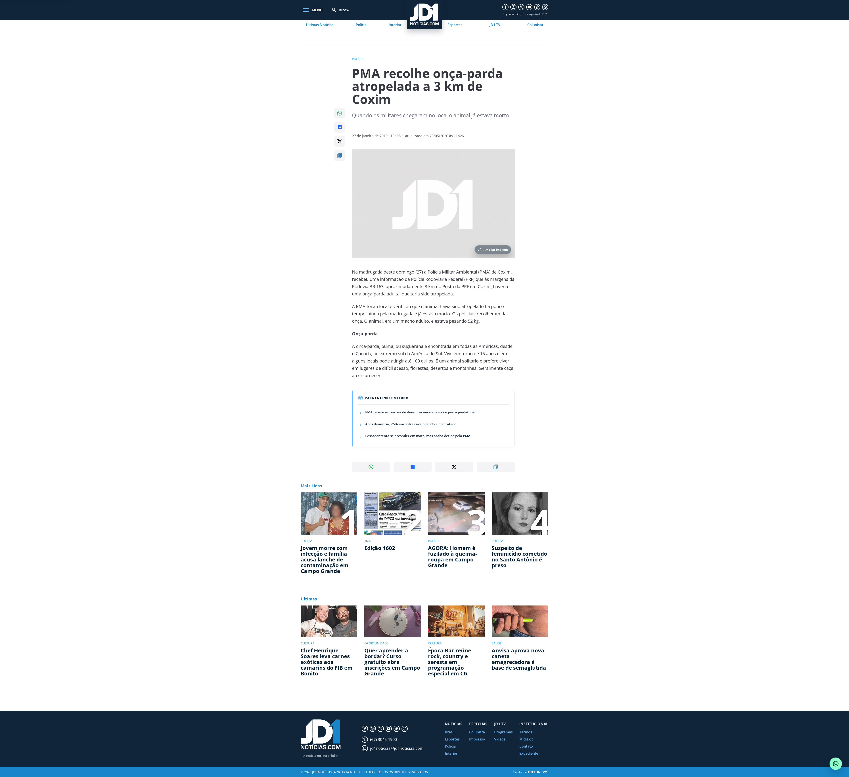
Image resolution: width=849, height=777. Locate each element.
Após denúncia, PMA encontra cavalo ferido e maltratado (410, 424)
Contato (526, 746)
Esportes (454, 24)
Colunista (535, 24)
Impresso (477, 739)
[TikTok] (537, 7)
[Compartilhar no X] (339, 141)
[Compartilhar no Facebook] (339, 127)
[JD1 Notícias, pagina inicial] (320, 734)
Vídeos (499, 739)
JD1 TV (495, 24)
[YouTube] (529, 7)
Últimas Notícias (319, 24)
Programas (503, 732)
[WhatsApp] (545, 7)
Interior (395, 24)
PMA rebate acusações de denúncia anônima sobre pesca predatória (420, 412)
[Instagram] (513, 7)
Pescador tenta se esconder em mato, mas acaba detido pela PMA (417, 436)
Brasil (449, 732)
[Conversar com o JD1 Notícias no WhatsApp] (836, 764)
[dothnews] (538, 772)
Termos (525, 732)
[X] (521, 7)
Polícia (361, 24)
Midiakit (526, 739)
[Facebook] (505, 7)
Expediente (528, 753)
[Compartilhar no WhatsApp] (339, 113)
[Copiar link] (339, 155)
